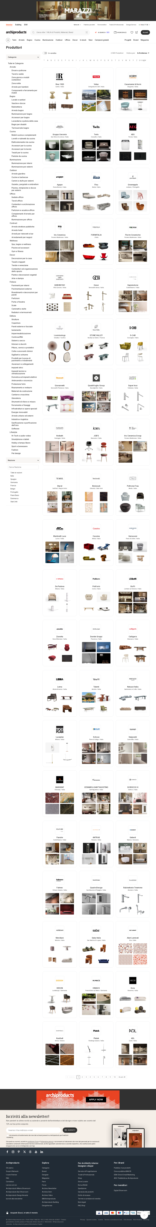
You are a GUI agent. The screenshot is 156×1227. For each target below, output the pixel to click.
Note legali (82, 1202)
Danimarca (14, 498)
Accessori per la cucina (22, 145)
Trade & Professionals (116, 25)
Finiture (13, 282)
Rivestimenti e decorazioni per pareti (25, 293)
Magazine (45, 1178)
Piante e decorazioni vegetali (24, 275)
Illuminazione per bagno (22, 114)
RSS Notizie (128, 1219)
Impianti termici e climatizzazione (19, 372)
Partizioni (16, 298)
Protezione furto (19, 384)
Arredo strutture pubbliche (23, 226)
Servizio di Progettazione (87, 1171)
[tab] (80, 24)
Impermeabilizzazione (21, 333)
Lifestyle (13, 432)
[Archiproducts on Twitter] (25, 1152)
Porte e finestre (18, 302)
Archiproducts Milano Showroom (18, 1188)
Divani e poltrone (19, 70)
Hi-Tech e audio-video (21, 436)
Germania (14, 482)
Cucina (13, 131)
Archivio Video (47, 1195)
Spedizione (82, 1188)
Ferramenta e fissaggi (21, 405)
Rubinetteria (17, 107)
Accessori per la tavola (21, 149)
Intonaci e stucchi (19, 344)
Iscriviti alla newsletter (14, 1199)
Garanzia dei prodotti (86, 1192)
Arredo (13, 67)
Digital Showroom (120, 1190)
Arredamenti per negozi (22, 237)
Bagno (12, 96)
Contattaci (10, 1181)
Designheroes (47, 1205)
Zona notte (16, 83)
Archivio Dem (47, 1192)
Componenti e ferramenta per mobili (24, 91)
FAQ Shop (81, 1205)
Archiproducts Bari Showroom (17, 1192)
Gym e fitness (17, 251)
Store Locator (83, 1181)
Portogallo (14, 492)
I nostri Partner (11, 1175)
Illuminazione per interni (22, 163)
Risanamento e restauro (22, 387)
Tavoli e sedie (18, 74)
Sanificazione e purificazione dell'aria (24, 424)
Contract (13, 223)
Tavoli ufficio (17, 201)
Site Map (146, 1219)
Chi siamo (9, 1168)
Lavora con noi (11, 1185)
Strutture (15, 319)
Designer (45, 1175)
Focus (44, 1185)
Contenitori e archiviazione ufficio (23, 205)
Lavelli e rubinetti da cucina (23, 138)
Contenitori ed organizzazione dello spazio (25, 270)
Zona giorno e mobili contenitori (20, 78)
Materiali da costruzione (22, 391)
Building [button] (18, 25)
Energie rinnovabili (20, 412)
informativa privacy (47, 1141)
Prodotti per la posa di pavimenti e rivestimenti (22, 359)
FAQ (7, 1178)
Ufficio (12, 194)
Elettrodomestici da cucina (23, 142)
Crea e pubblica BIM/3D (122, 1171)
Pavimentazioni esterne (22, 289)
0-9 (140, 60)
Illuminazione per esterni (22, 167)
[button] (77, 25)
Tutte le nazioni (16, 473)
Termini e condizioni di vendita (89, 1199)
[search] (33, 32)
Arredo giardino (18, 174)
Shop (80, 1178)
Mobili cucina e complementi (24, 135)
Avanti (121, 1077)
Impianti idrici (17, 367)
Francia (13, 485)
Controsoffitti (17, 337)
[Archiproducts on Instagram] (13, 1152)
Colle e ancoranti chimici (22, 351)
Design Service (131, 25)
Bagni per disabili (19, 124)
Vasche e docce (18, 103)
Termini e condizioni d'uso (113, 1219)
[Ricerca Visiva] (86, 32)
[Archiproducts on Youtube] (36, 1152)
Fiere (44, 1181)
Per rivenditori (102, 25)
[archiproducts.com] (16, 32)
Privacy (82, 1219)
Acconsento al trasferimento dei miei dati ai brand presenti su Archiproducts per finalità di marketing (37, 1136)
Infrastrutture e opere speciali (24, 409)
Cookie (100, 1219)
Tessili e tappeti (18, 262)
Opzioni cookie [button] (91, 1219)
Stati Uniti (14, 502)
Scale (14, 305)
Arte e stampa (18, 278)
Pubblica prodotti (89, 25)
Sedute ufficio (18, 197)
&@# (143, 60)
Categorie (45, 1168)
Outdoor (13, 170)
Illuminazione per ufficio (22, 219)
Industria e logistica (20, 419)
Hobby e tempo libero (21, 443)
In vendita (52, 53)
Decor (12, 255)
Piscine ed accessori (20, 248)
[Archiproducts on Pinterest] (19, 1152)
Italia (12, 476)
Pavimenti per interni (20, 285)
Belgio (13, 489)
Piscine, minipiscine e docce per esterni (24, 189)
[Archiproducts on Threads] (30, 1152)
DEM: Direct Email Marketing (124, 1175)
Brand (44, 1171)
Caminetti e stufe (19, 309)
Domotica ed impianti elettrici (24, 377)
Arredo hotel (17, 230)
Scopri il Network (12, 1171)
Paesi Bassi (15, 495)
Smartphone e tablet (20, 439)
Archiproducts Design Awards (17, 1195)
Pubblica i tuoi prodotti (122, 1168)
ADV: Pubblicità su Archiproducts (126, 1178)
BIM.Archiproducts (49, 1199)
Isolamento (16, 330)
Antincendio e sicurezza (22, 380)
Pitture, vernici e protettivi (23, 347)
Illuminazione (15, 160)
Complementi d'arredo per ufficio (23, 215)
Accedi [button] (145, 32)
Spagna (13, 479)
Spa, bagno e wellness (21, 244)
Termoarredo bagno (20, 128)
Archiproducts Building (50, 1202)
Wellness (13, 241)
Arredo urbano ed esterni (22, 416)
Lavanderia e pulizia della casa (25, 121)
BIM (25, 25)
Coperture (16, 323)
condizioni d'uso (33, 1141)
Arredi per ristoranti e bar (22, 234)
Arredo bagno (18, 110)
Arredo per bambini (20, 87)
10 (115, 1077)
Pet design (16, 453)
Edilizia (13, 316)
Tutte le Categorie (16, 63)
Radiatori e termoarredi (22, 312)
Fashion (15, 450)
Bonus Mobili (82, 1185)
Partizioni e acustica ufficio (23, 210)
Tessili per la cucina (20, 152)
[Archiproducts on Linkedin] (41, 1152)
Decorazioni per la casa (22, 258)
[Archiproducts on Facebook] (8, 1152)
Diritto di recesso (84, 1195)
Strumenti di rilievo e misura (23, 402)
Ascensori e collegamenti (22, 364)
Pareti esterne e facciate (22, 326)
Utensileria (16, 398)
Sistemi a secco (18, 340)
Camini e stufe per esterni (23, 181)
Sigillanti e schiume (20, 355)
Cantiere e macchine (20, 394)
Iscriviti (71, 1130)
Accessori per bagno (21, 117)
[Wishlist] (132, 32)
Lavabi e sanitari (18, 100)
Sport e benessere (20, 446)
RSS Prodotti (137, 1219)
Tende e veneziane (20, 265)
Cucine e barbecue (20, 177)
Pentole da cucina (19, 156)
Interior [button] (9, 25)
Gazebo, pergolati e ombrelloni (25, 184)
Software (15, 428)
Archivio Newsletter (49, 1188)
